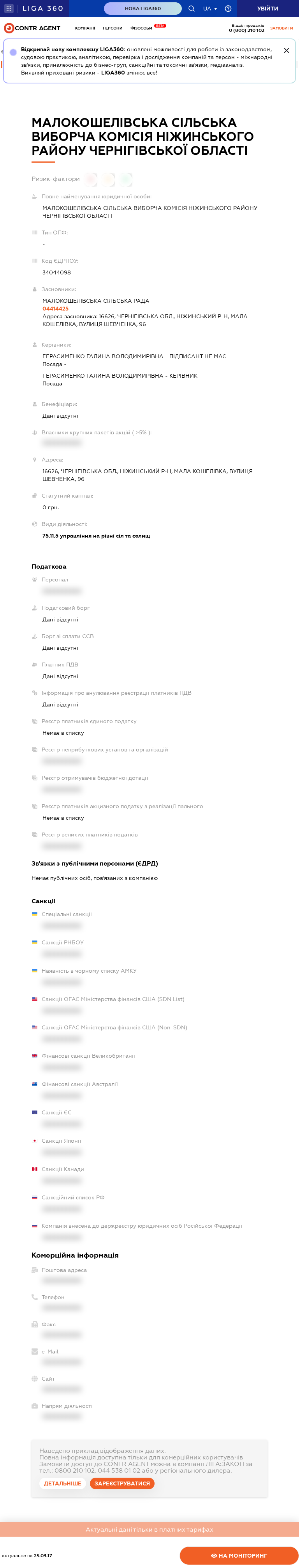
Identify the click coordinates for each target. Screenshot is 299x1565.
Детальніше (62, 1483)
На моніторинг (242, 1556)
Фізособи (143, 28)
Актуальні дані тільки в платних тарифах (149, 1529)
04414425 (55, 308)
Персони (113, 28)
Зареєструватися (122, 1483)
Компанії (85, 28)
